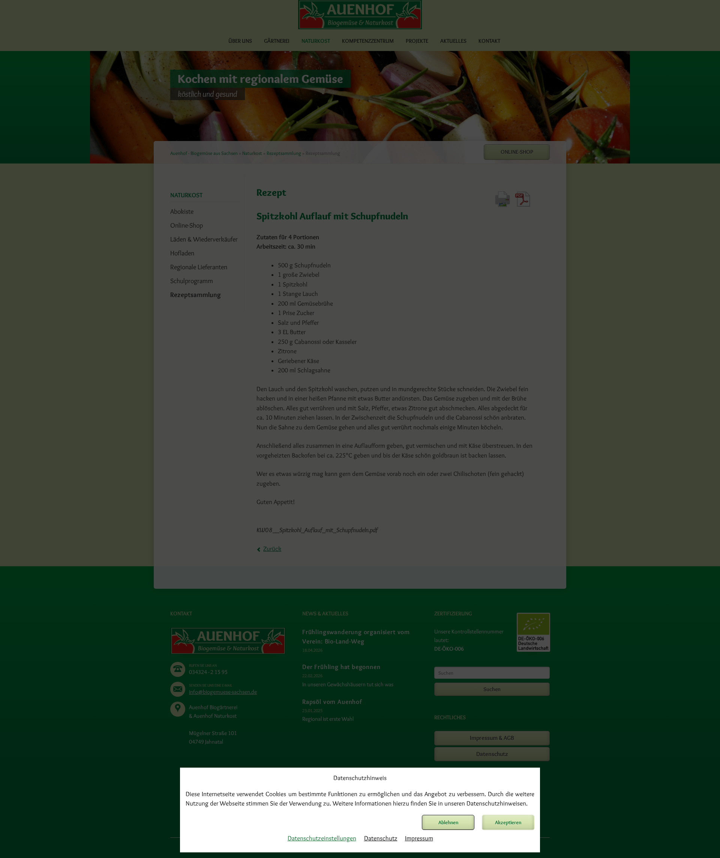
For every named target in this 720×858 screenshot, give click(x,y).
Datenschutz (381, 838)
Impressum (419, 838)
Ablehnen (448, 822)
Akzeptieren (508, 822)
